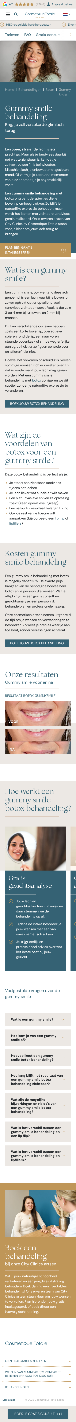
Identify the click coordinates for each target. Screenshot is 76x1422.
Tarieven (12, 34)
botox (36, 380)
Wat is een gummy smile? (32, 1019)
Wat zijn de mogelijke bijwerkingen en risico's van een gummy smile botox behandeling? (34, 1106)
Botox (50, 89)
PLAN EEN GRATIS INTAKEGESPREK (19, 250)
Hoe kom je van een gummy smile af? (34, 1038)
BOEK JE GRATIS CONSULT (34, 1414)
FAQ (27, 34)
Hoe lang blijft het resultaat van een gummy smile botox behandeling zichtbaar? (37, 1079)
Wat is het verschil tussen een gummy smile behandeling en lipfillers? (36, 1156)
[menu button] (8, 14)
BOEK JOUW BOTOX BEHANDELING (37, 403)
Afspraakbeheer (62, 4)
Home (9, 89)
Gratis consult (48, 34)
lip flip (59, 518)
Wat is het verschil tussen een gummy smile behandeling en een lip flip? (36, 1132)
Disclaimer (9, 1399)
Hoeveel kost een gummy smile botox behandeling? (32, 1058)
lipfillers (15, 523)
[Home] (40, 14)
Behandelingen (29, 89)
